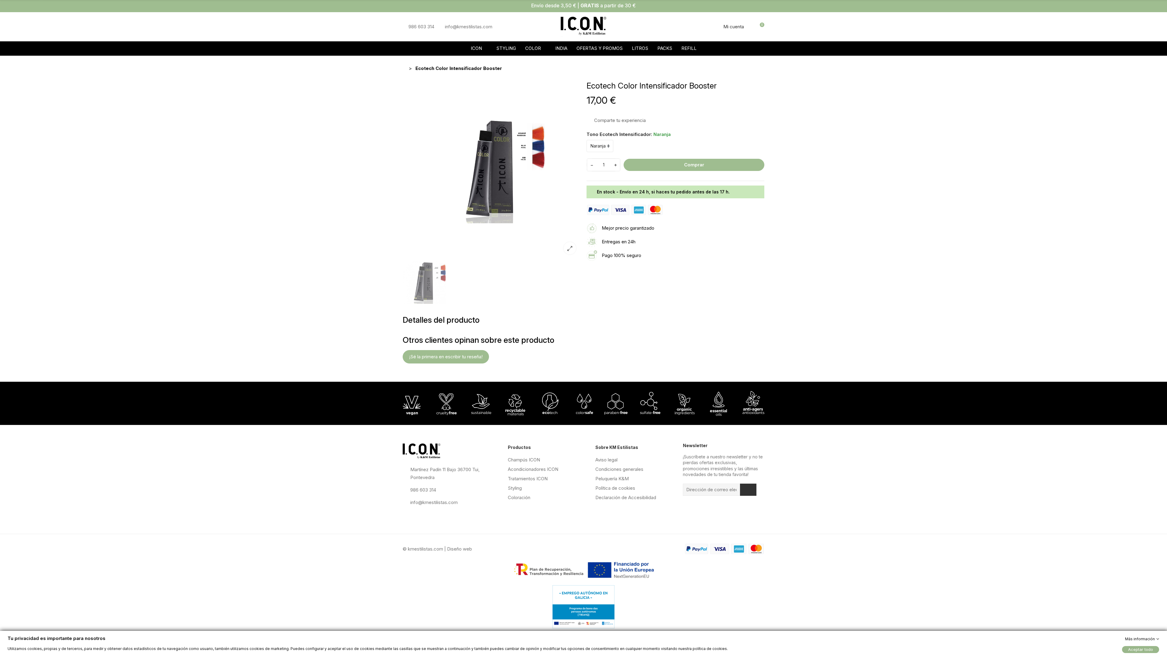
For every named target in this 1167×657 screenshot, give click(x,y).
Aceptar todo (1140, 649)
